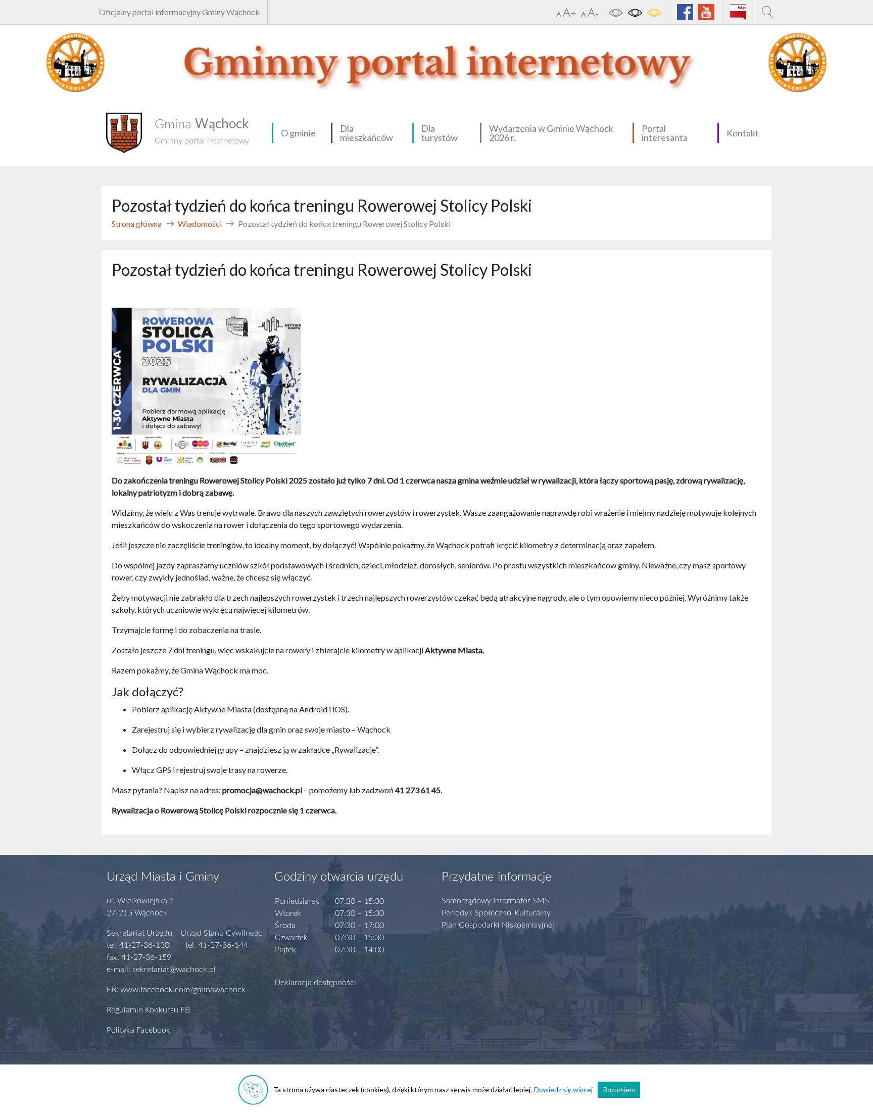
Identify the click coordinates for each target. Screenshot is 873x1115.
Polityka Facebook (138, 1030)
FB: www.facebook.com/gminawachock (176, 990)
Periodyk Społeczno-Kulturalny (496, 913)
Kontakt (742, 132)
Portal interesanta (665, 133)
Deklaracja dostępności (315, 983)
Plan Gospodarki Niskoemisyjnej (498, 925)
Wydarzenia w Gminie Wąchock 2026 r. (551, 133)
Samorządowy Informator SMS (495, 901)
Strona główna (137, 223)
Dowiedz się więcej (563, 1089)
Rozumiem (619, 1089)
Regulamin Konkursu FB (148, 1010)
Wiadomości (200, 223)
